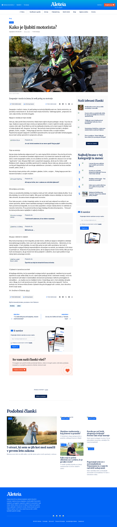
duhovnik (91, 449)
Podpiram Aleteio (18, 370)
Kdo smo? (51, 521)
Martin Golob (66, 12)
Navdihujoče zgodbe (35, 12)
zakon (18, 306)
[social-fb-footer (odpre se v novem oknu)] (57, 516)
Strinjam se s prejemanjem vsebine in (22, 343)
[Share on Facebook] (59, 104)
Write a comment (41, 396)
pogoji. (30, 343)
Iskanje (27, 5)
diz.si (28, 290)
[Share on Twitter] (66, 104)
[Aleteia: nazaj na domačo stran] (58, 4)
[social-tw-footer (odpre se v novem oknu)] (60, 516)
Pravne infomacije (60, 521)
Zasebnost (81, 521)
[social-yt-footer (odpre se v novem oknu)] (53, 516)
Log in (46, 389)
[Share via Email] (69, 104)
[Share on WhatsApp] (72, 104)
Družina (93, 12)
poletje (64, 445)
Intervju (46, 12)
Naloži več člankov (92, 143)
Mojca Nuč (27, 32)
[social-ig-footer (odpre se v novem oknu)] (63, 516)
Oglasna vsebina (83, 12)
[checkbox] (11, 343)
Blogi (74, 12)
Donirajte (45, 521)
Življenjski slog (55, 12)
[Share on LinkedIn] (63, 104)
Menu (22, 12)
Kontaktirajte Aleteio (71, 521)
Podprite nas (108, 5)
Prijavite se (15, 347)
